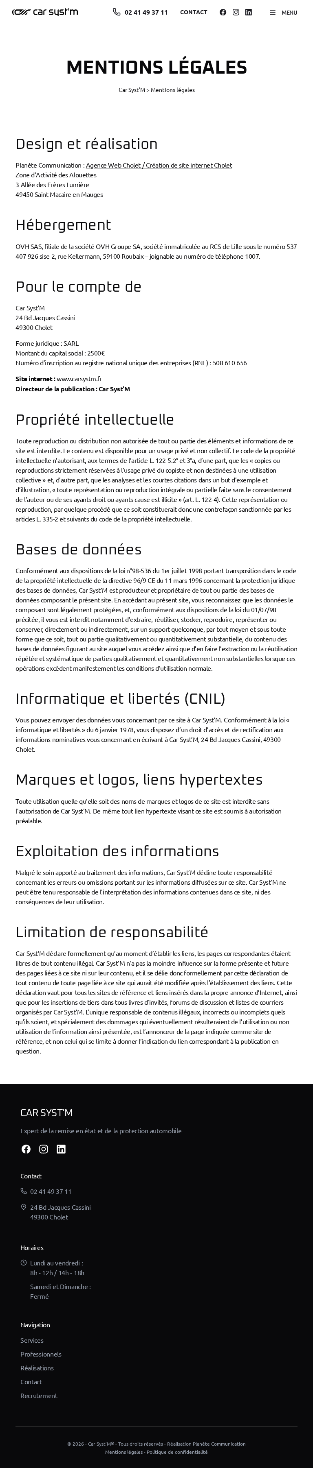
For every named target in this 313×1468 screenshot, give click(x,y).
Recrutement (38, 1395)
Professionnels (41, 1354)
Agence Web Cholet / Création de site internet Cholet (159, 165)
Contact (193, 11)
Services (32, 1340)
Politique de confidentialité (177, 1451)
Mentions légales (124, 1451)
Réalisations (36, 1367)
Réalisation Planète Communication (206, 1443)
